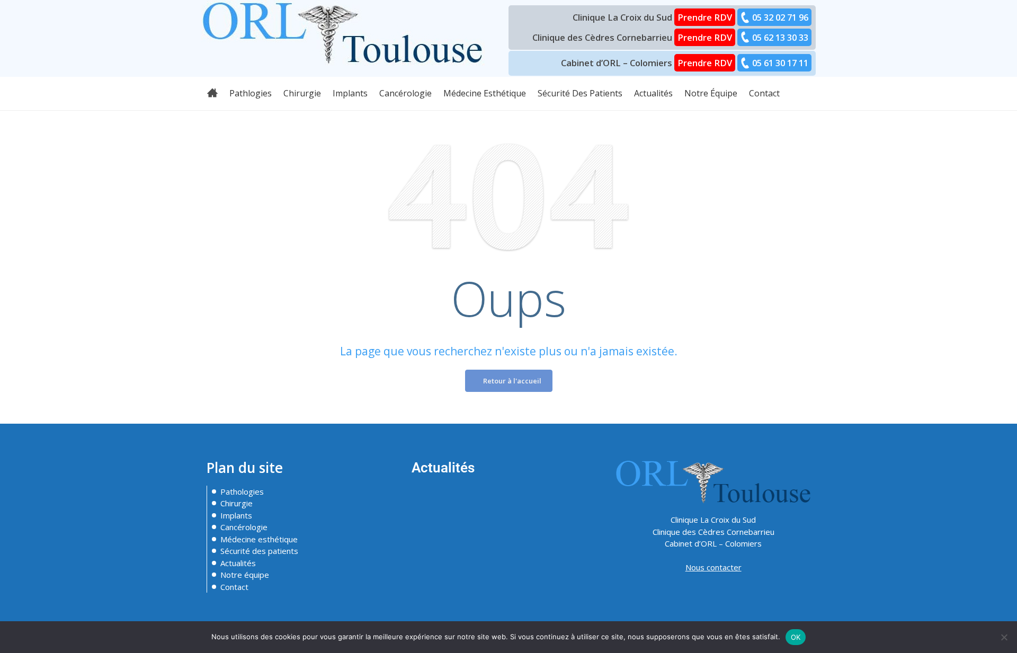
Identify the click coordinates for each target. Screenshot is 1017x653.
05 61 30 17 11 (780, 63)
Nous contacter (713, 567)
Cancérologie (243, 527)
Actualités (238, 563)
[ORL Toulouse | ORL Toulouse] (343, 31)
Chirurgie (236, 503)
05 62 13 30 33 (780, 37)
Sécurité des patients (259, 550)
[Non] (1003, 637)
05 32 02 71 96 (780, 17)
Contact (234, 587)
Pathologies (242, 491)
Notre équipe (244, 574)
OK (796, 637)
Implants (236, 515)
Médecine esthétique (259, 539)
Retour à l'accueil (511, 381)
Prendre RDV (704, 17)
